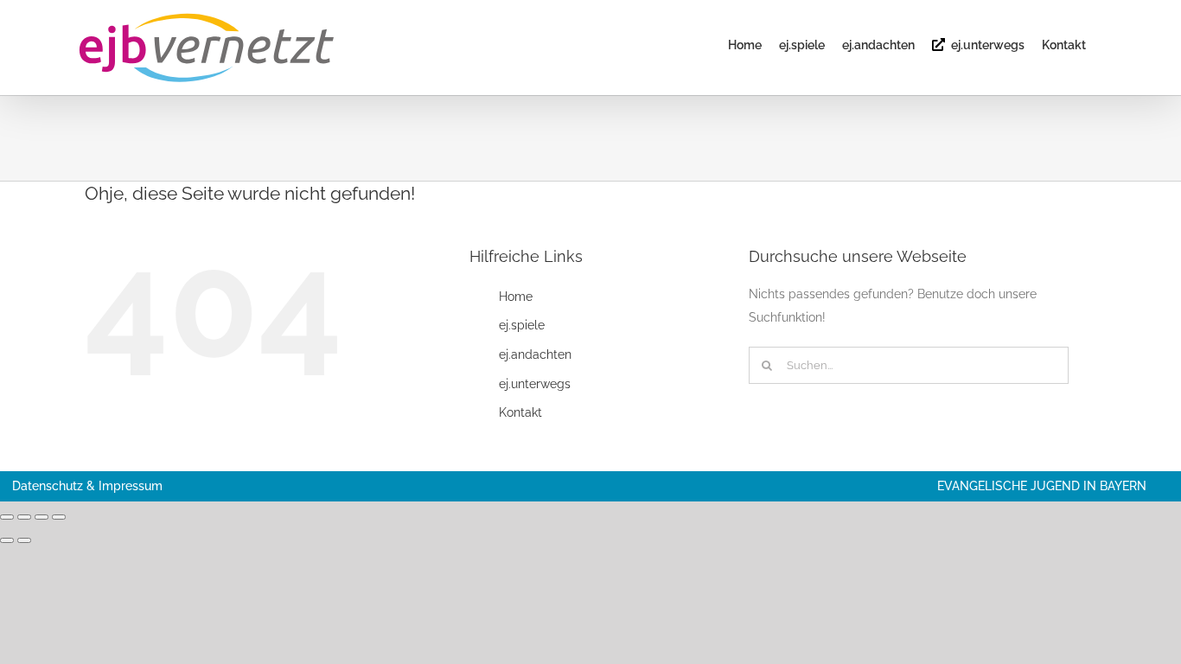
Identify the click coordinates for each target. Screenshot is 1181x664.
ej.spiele (522, 325)
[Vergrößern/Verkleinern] (7, 517)
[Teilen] (41, 517)
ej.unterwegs (535, 384)
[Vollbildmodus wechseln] (24, 517)
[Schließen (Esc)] (59, 517)
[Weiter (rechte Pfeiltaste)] (24, 540)
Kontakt (520, 412)
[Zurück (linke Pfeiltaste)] (7, 540)
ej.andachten (535, 354)
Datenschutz (47, 486)
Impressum (131, 486)
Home (516, 296)
